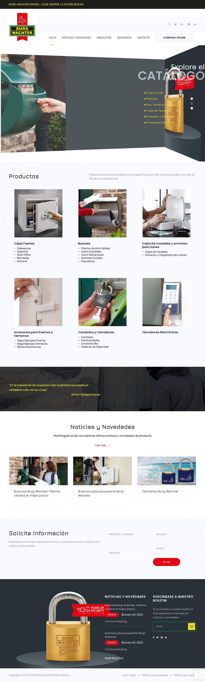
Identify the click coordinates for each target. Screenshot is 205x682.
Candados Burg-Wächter (160, 491)
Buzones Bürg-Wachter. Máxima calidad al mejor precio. (126, 607)
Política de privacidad (155, 675)
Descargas (124, 37)
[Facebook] (170, 24)
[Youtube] (189, 24)
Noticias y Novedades (76, 37)
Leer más (100, 445)
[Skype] (162, 637)
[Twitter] (175, 24)
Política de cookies (185, 675)
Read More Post (114, 658)
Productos (104, 37)
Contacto (143, 37)
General (112, 614)
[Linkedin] (194, 24)
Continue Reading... (117, 621)
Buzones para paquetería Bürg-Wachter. (125, 635)
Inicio (52, 37)
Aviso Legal (129, 675)
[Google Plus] (182, 24)
